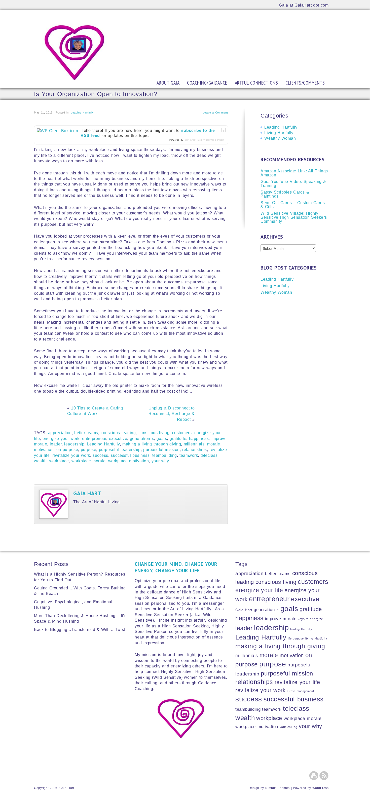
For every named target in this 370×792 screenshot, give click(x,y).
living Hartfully (316, 638)
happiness (199, 438)
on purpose (67, 449)
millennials (194, 444)
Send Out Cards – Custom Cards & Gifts (293, 205)
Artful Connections (256, 83)
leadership (74, 444)
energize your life (259, 590)
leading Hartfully (301, 629)
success (100, 455)
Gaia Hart (87, 493)
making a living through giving (151, 444)
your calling (289, 727)
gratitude (178, 438)
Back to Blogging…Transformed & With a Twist (79, 629)
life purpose (296, 638)
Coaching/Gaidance (207, 83)
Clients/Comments (305, 83)
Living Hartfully (278, 133)
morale (213, 444)
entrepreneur (94, 438)
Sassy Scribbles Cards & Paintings (285, 194)
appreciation (60, 433)
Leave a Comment (215, 112)
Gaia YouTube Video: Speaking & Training (293, 183)
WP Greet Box (193, 140)
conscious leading (118, 433)
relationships (194, 449)
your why (160, 461)
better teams (86, 433)
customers (182, 433)
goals (162, 438)
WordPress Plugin (214, 140)
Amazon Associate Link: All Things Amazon (294, 173)
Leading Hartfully (82, 112)
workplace (59, 461)
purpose (88, 449)
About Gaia (168, 83)
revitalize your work (71, 455)
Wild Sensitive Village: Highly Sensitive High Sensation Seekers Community (294, 217)
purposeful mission (161, 449)
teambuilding (164, 455)
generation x (142, 438)
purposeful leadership (120, 449)
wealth (40, 461)
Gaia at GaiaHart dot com (303, 5)
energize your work (61, 438)
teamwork (188, 455)
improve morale (281, 618)
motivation (44, 449)
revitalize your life (297, 682)
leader (56, 444)
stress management (300, 691)
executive (118, 438)
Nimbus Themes (277, 788)
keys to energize (310, 619)
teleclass (209, 455)
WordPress (320, 788)
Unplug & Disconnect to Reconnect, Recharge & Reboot (172, 414)
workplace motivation (128, 461)
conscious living (154, 433)
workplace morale (88, 461)
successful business (130, 455)
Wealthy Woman (280, 138)
